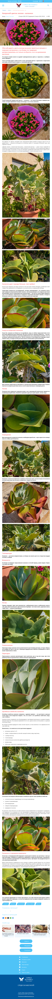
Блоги (9, 10)
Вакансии (24, 962)
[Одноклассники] (6, 918)
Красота (38, 903)
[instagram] (21, 988)
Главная (4, 10)
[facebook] (18, 988)
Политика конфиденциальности (26, 996)
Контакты (24, 967)
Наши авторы (25, 964)
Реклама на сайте (26, 959)
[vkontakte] (30, 988)
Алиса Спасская (10, 16)
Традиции (5, 903)
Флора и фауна (30, 903)
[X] (8, 918)
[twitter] (24, 988)
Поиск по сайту (25, 972)
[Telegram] (13, 918)
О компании (25, 957)
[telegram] (27, 988)
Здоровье (13, 903)
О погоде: (35, 1)
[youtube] (33, 988)
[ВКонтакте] (3, 918)
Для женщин (21, 903)
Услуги (23, 970)
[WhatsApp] (10, 918)
